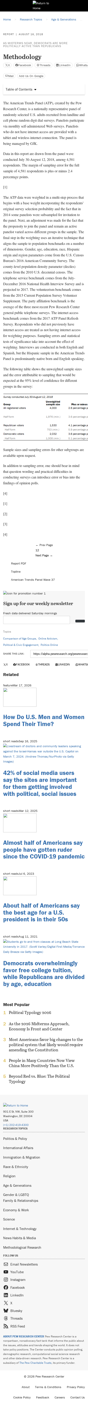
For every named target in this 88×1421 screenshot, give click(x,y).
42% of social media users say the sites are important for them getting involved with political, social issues (40, 783)
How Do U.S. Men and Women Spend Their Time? (43, 720)
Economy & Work (16, 1210)
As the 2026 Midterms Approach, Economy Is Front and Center (39, 1026)
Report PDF (18, 563)
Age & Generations (17, 1185)
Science (9, 1219)
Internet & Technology (20, 1228)
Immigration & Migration (21, 1157)
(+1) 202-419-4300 (16, 1125)
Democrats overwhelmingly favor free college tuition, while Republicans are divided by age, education (44, 973)
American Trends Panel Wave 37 (33, 580)
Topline (16, 571)
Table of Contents (19, 89)
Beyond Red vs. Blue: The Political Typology (39, 1079)
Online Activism (47, 638)
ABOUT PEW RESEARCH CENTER (23, 1336)
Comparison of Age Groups (19, 638)
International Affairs (18, 1147)
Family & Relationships (20, 1200)
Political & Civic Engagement (20, 645)
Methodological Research (22, 1247)
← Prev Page (44, 545)
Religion (9, 1176)
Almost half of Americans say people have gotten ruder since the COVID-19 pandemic (44, 849)
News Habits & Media (19, 1238)
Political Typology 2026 (30, 1012)
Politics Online (49, 645)
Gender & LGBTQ (16, 1194)
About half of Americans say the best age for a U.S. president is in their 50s (41, 912)
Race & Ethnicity (15, 1166)
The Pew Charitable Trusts (35, 1363)
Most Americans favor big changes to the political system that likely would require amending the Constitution (46, 1044)
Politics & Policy (15, 1138)
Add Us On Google (31, 76)
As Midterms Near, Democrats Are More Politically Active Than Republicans (35, 44)
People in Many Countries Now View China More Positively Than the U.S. (42, 1063)
